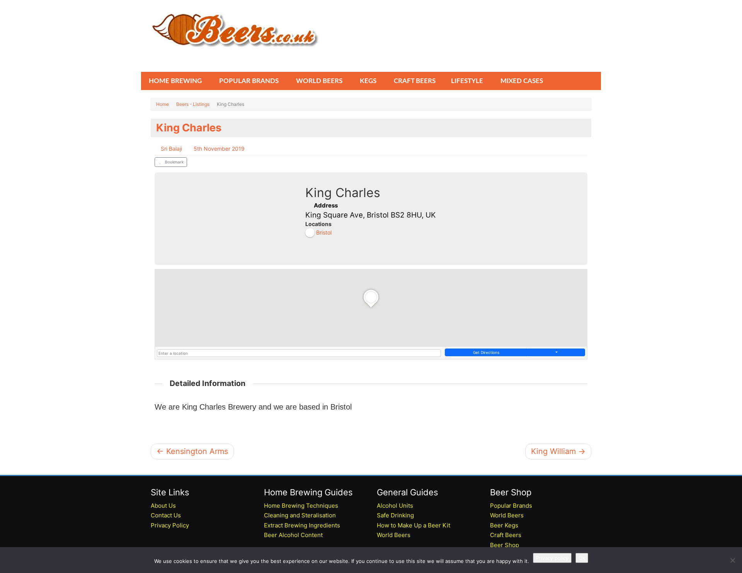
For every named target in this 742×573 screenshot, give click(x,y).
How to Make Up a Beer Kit (413, 525)
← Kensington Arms (192, 451)
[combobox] (299, 353)
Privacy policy (552, 558)
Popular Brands (511, 505)
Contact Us (166, 515)
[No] (732, 560)
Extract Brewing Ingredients (302, 525)
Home (162, 104)
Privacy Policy (170, 525)
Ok (582, 558)
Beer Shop (504, 545)
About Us (163, 505)
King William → (558, 451)
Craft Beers (505, 535)
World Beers (393, 535)
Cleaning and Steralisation (300, 515)
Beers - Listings (192, 104)
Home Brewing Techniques (301, 505)
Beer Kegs (504, 525)
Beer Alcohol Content (293, 535)
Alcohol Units (395, 505)
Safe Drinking (395, 515)
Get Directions (486, 352)
